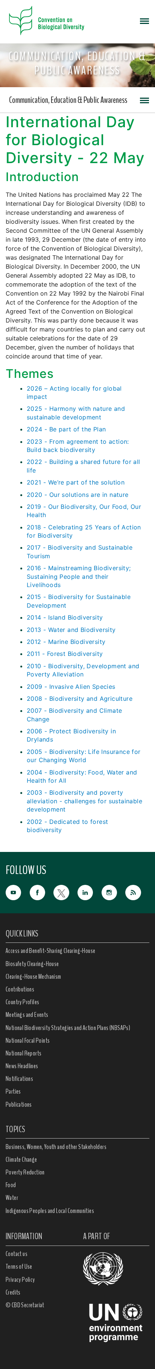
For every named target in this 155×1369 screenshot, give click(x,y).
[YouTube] (18, 891)
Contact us (16, 1253)
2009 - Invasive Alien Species (71, 686)
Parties (13, 1091)
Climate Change (21, 1159)
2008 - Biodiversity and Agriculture (79, 698)
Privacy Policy (20, 1279)
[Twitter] (65, 891)
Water (12, 1197)
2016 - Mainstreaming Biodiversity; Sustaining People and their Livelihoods (79, 576)
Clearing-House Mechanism (33, 976)
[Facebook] (42, 891)
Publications (19, 1104)
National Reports (23, 1053)
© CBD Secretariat (25, 1305)
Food (11, 1184)
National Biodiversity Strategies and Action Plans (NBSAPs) (68, 1027)
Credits (13, 1292)
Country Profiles (22, 1001)
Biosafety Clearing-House (32, 963)
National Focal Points (28, 1040)
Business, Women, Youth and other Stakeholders (56, 1146)
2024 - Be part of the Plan (66, 429)
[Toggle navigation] (144, 20)
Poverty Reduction (25, 1172)
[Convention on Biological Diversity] (46, 20)
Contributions (20, 989)
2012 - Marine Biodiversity (66, 641)
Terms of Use (19, 1266)
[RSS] (137, 892)
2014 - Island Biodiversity (65, 617)
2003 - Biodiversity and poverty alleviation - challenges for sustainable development (84, 801)
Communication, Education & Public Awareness (68, 100)
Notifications (19, 1078)
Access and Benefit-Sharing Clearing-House (50, 950)
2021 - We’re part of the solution (76, 482)
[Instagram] (114, 891)
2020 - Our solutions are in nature (78, 494)
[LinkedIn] (90, 891)
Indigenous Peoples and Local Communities (50, 1210)
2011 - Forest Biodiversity (65, 653)
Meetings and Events (27, 1014)
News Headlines (22, 1065)
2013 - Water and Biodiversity (71, 629)
